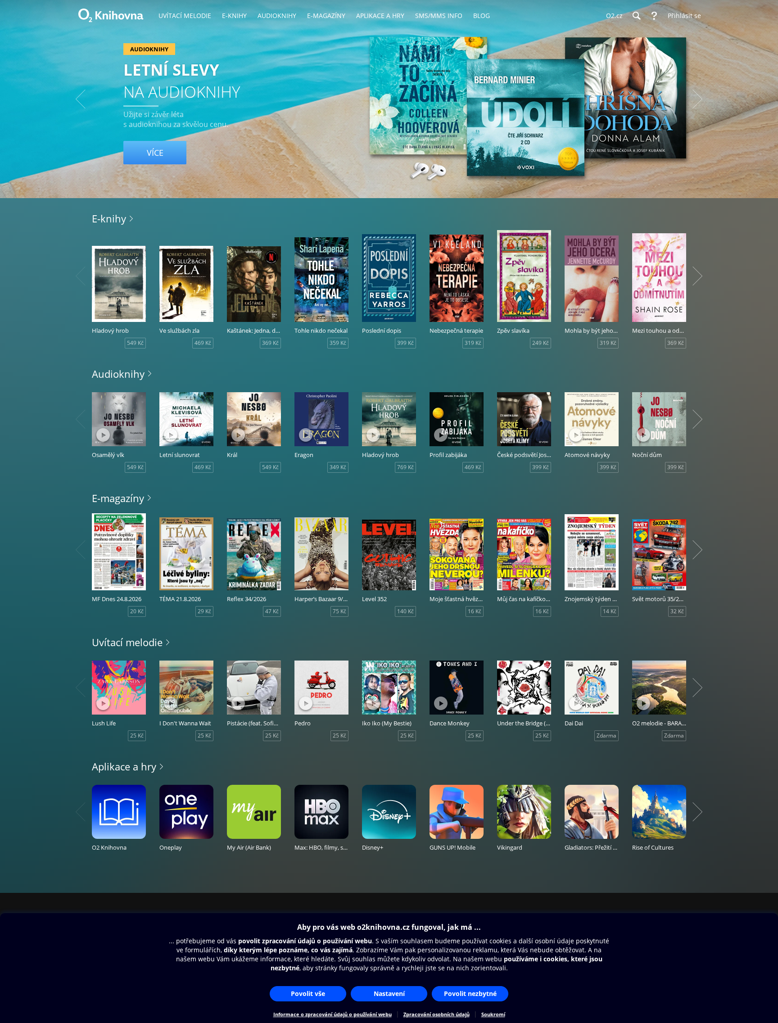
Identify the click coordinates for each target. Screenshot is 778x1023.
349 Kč (338, 467)
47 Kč (272, 611)
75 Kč (339, 611)
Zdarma (606, 735)
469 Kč (202, 343)
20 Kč (137, 611)
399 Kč (405, 343)
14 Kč (609, 611)
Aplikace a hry (124, 766)
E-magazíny (118, 498)
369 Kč (270, 343)
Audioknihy (118, 373)
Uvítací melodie (127, 642)
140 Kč (405, 611)
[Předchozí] (80, 99)
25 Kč (137, 735)
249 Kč (540, 343)
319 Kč (473, 343)
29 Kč (204, 611)
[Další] (697, 99)
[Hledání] (636, 16)
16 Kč (474, 611)
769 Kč (405, 467)
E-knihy (109, 218)
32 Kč (677, 611)
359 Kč (338, 343)
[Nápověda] (654, 16)
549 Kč (135, 343)
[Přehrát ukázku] (103, 435)
